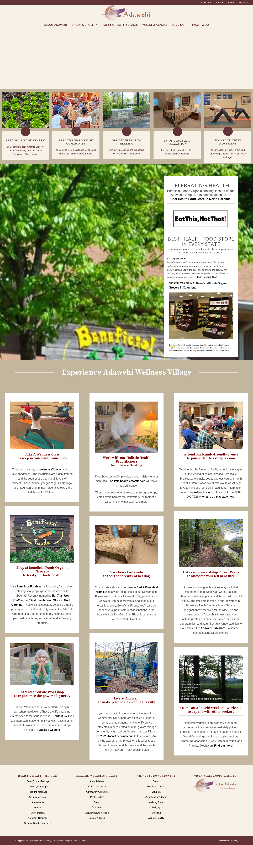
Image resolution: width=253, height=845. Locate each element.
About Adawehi (96, 781)
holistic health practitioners (127, 481)
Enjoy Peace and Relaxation (177, 142)
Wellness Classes (50, 469)
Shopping (156, 812)
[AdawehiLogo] (126, 12)
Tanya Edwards (178, 258)
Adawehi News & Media (97, 812)
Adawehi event (203, 492)
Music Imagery (37, 812)
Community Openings (97, 792)
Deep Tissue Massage (38, 781)
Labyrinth (156, 792)
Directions (219, 2)
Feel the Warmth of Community (76, 142)
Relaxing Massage (38, 792)
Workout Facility (156, 818)
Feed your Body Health (25, 140)
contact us (127, 736)
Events (231, 2)
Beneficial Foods (28, 586)
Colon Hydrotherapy (38, 786)
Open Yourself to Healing (126, 142)
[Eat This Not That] (201, 219)
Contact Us (243, 2)
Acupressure (37, 802)
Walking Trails (156, 802)
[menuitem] (205, 2)
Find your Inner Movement (227, 142)
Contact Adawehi (97, 818)
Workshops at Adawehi (156, 797)
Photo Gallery (97, 797)
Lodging (156, 807)
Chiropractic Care (37, 797)
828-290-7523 (205, 2)
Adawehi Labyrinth (213, 628)
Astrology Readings (38, 818)
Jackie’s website (49, 729)
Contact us (59, 716)
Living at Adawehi (97, 786)
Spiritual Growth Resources (37, 823)
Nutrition (38, 807)
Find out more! (223, 745)
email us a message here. (218, 496)
